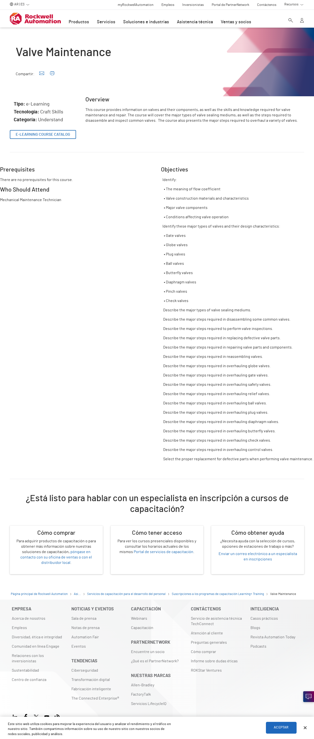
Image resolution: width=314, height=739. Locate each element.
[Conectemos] (308, 696)
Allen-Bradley (142, 685)
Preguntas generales (209, 642)
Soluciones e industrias (146, 22)
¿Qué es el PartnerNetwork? (155, 661)
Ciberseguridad (84, 670)
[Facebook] (25, 716)
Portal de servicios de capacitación (163, 552)
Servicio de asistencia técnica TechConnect (216, 621)
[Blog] (57, 716)
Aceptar (281, 727)
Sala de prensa (83, 618)
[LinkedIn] (16, 716)
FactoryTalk (141, 694)
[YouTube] (46, 716)
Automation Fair (85, 637)
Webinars (139, 618)
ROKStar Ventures (206, 670)
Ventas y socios (236, 22)
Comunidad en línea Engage (35, 646)
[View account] (302, 20)
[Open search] (290, 20)
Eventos (78, 646)
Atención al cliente (207, 633)
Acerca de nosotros (28, 618)
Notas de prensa (85, 628)
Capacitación (142, 628)
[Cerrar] (305, 728)
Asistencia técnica (195, 22)
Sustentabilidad (25, 670)
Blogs (255, 628)
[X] (36, 716)
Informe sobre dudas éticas (214, 661)
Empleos (19, 628)
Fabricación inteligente (91, 689)
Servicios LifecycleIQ (148, 704)
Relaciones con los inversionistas (28, 658)
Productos (79, 22)
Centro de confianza (29, 680)
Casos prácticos (264, 618)
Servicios (106, 22)
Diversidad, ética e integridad (37, 637)
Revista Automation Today (272, 637)
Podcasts (258, 646)
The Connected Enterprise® (95, 698)
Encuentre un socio (148, 652)
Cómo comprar (203, 652)
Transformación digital (90, 680)
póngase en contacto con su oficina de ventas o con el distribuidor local (56, 557)
